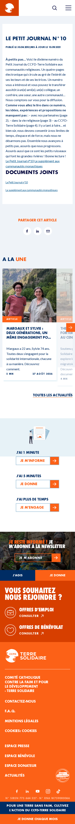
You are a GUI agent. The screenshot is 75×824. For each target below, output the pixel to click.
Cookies (29, 731)
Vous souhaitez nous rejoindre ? (33, 594)
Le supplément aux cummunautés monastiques (32, 190)
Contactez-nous (20, 701)
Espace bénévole (20, 756)
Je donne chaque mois (37, 819)
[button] (38, 557)
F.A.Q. (10, 711)
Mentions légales (21, 721)
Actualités (15, 775)
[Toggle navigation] (68, 8)
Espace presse (17, 746)
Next (70, 327)
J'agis (18, 575)
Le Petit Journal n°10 (20, 161)
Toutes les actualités (53, 395)
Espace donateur (20, 765)
